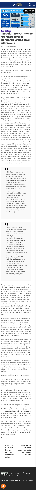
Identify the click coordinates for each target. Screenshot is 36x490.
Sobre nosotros (21, 476)
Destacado (8, 30)
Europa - (26, 480)
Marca (28, 473)
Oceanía (31, 480)
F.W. (2, 46)
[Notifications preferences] (3, 486)
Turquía (6, 438)
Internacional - (5, 480)
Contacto (32, 476)
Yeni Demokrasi (25, 49)
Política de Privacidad (9, 476)
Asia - (17, 480)
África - (21, 480)
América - (12, 480)
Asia (3, 30)
